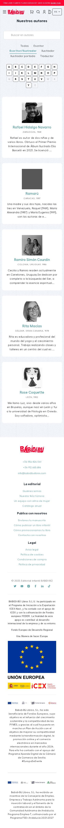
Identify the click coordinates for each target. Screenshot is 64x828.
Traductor (46, 56)
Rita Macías (32, 326)
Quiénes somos (32, 491)
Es (56, 12)
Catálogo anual (31, 506)
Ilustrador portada (23, 56)
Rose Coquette (32, 392)
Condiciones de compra (32, 559)
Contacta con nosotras (32, 535)
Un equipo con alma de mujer (32, 501)
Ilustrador (48, 50)
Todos (24, 46)
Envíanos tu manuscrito (32, 520)
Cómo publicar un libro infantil (32, 525)
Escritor (39, 46)
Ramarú (32, 193)
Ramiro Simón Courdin (32, 260)
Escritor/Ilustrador (23, 50)
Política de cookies (32, 554)
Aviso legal (32, 549)
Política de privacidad (32, 564)
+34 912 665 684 (32, 467)
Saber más (56, 3)
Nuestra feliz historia (32, 496)
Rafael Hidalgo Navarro (32, 127)
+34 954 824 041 (32, 462)
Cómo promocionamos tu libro (32, 530)
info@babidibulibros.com (32, 473)
